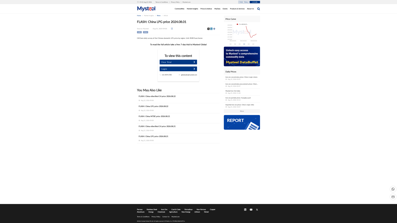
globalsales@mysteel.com (189, 75)
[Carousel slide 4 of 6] (244, 44)
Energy (151, 212)
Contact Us (166, 217)
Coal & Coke (175, 209)
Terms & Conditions (161, 2)
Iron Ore (164, 209)
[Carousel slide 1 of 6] (230, 44)
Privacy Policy (175, 2)
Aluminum (140, 212)
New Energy (186, 212)
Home (139, 15)
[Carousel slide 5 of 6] (248, 44)
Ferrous (139, 209)
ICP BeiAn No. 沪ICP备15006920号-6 (174, 221)
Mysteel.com (186, 2)
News (159, 15)
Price (145, 32)
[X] (208, 29)
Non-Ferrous (201, 209)
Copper (212, 209)
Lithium (197, 212)
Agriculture (173, 212)
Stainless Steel (152, 209)
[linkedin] (211, 29)
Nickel (206, 212)
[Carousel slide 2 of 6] (235, 44)
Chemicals (161, 212)
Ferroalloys (189, 209)
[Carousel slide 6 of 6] (253, 44)
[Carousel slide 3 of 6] (239, 44)
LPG (139, 32)
